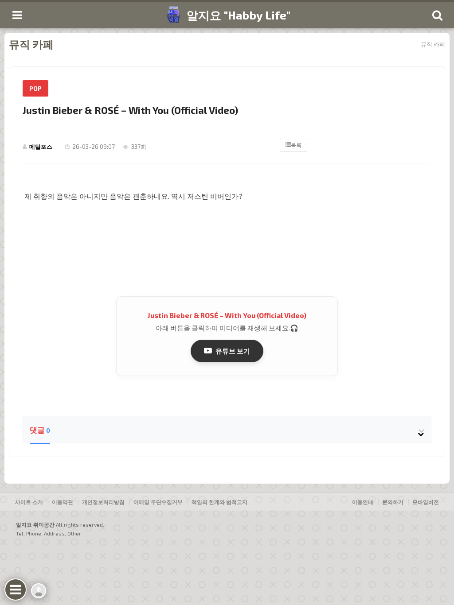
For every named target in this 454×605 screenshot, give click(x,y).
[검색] (437, 15)
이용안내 (362, 502)
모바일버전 (425, 502)
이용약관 (62, 502)
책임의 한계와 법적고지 (219, 502)
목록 (296, 145)
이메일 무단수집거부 (158, 502)
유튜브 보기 (232, 351)
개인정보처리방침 (103, 502)
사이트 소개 (29, 502)
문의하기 (392, 502)
